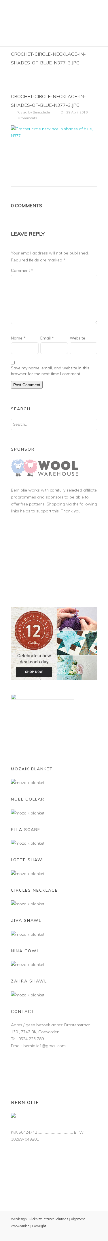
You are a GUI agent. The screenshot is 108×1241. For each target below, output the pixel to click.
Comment (22, 270)
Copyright (39, 1226)
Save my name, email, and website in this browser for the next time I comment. (50, 370)
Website (77, 338)
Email (47, 338)
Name (18, 338)
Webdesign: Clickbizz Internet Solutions (39, 1219)
